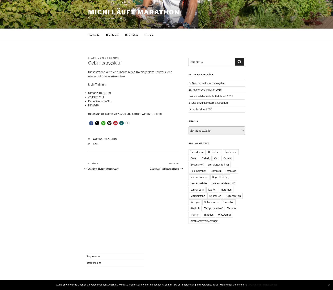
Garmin (227, 158)
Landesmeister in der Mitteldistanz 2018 (211, 96)
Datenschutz (94, 262)
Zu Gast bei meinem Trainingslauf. (207, 83)
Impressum (93, 256)
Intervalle (231, 170)
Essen (193, 158)
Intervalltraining (199, 177)
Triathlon (209, 214)
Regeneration (233, 195)
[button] (91, 123)
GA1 (95, 144)
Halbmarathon (198, 170)
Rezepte (195, 202)
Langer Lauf (197, 189)
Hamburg (216, 170)
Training (110, 139)
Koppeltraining (220, 177)
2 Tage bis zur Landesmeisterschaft (208, 102)
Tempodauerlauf (213, 208)
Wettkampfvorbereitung (203, 220)
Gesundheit (196, 164)
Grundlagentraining (218, 164)
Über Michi (112, 35)
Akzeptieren (255, 284)
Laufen (98, 139)
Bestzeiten (131, 35)
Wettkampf (224, 214)
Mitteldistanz (197, 195)
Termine (149, 35)
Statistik (195, 208)
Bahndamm (197, 152)
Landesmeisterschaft (223, 183)
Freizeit (206, 158)
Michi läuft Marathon (134, 12)
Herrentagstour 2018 (200, 109)
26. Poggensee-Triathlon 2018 (205, 89)
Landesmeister (198, 183)
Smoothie (228, 202)
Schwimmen (211, 202)
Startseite (94, 35)
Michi (117, 58)
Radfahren (215, 195)
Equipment (231, 152)
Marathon (226, 189)
